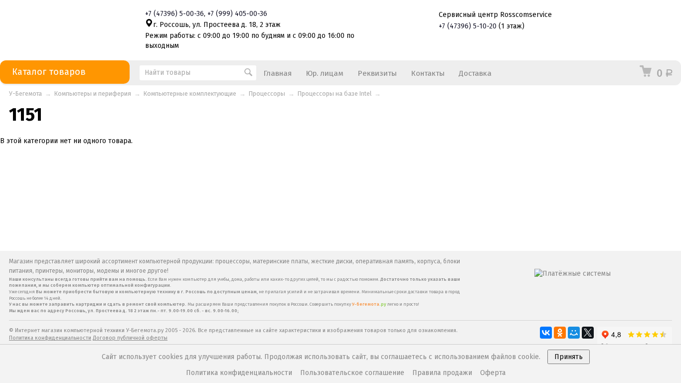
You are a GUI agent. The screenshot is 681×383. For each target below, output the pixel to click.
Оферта (493, 373)
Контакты (428, 73)
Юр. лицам (324, 73)
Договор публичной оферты (130, 338)
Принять (568, 357)
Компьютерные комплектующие (190, 93)
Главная (277, 73)
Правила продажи (442, 373)
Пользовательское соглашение (352, 373)
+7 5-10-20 (468, 26)
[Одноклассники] (560, 333)
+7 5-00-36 (174, 13)
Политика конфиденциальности (50, 338)
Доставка (475, 73)
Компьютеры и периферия (92, 93)
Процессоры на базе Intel (334, 93)
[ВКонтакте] (546, 333)
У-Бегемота (25, 93)
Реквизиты (377, 73)
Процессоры (267, 93)
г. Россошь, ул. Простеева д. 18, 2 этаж (217, 24)
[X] (588, 333)
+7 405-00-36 (237, 13)
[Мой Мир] (574, 333)
